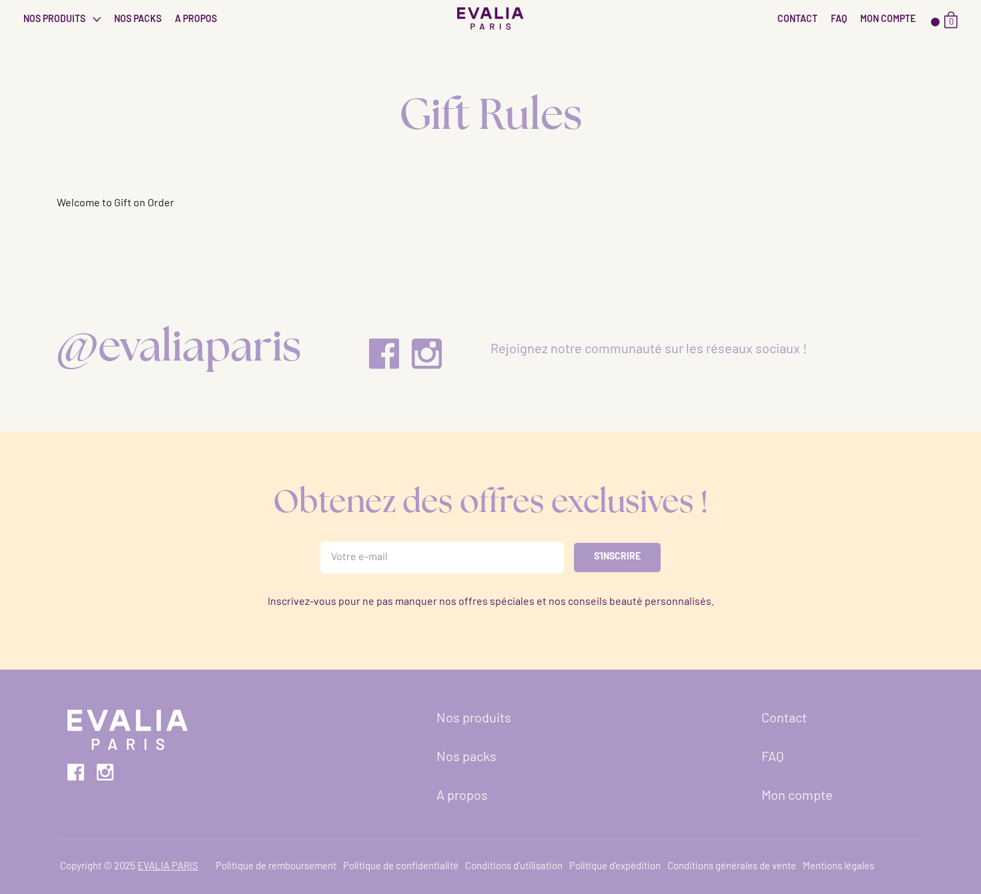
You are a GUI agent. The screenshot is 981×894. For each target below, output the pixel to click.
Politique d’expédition (615, 867)
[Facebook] (384, 354)
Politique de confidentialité (400, 867)
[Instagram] (427, 354)
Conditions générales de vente (731, 867)
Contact (797, 20)
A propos (196, 20)
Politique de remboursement (276, 867)
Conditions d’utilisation (514, 867)
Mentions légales (838, 867)
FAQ (839, 20)
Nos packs (137, 20)
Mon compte (888, 20)
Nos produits (55, 20)
